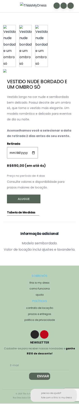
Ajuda (40, 294)
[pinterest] (44, 334)
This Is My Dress (39, 282)
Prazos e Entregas (39, 314)
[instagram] (35, 334)
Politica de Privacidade (39, 320)
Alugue (24, 199)
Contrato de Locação (39, 308)
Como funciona (39, 288)
